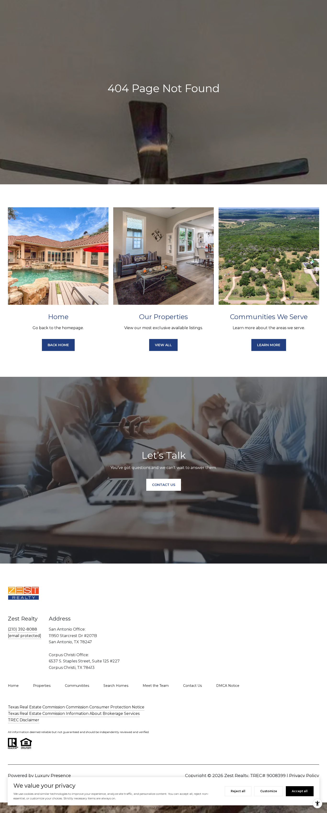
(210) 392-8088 (22, 629)
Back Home (58, 345)
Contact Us (192, 685)
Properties (42, 685)
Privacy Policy (304, 775)
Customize (268, 791)
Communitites (77, 685)
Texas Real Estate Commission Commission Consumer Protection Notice (76, 707)
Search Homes (115, 685)
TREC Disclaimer (23, 720)
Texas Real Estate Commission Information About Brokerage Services (74, 713)
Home (13, 685)
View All (163, 345)
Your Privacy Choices (163, 807)
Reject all (238, 791)
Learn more (268, 345)
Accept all (300, 791)
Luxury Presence (53, 775)
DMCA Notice (227, 685)
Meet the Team (156, 685)
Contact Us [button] (163, 485)
